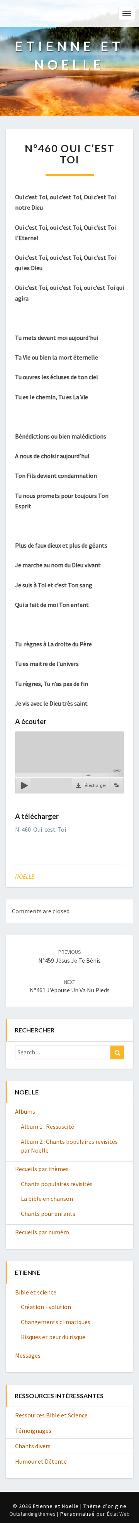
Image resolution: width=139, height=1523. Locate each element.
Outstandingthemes (32, 1513)
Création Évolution (46, 1307)
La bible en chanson (47, 1198)
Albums (25, 1111)
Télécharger (94, 785)
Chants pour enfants (48, 1213)
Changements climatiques (55, 1322)
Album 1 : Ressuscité (47, 1126)
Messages (28, 1355)
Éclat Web (118, 1513)
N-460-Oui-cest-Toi (40, 829)
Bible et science (35, 1292)
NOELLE (24, 876)
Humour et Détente (41, 1461)
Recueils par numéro (42, 1232)
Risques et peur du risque (53, 1337)
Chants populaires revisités (57, 1184)
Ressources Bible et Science (51, 1415)
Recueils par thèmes (42, 1169)
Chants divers (33, 1446)
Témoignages (33, 1430)
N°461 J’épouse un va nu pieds (70, 986)
